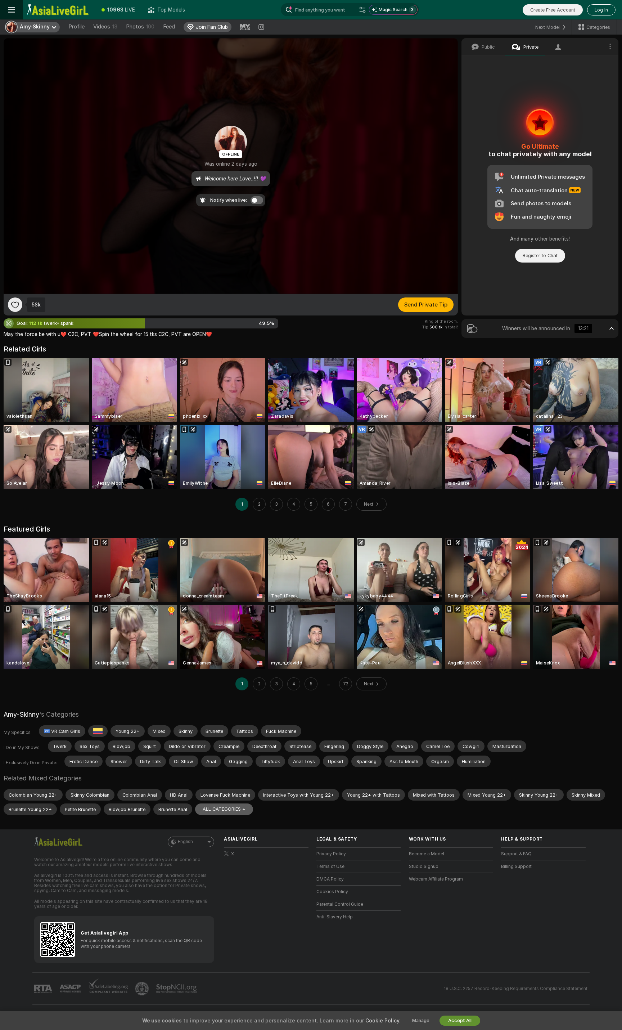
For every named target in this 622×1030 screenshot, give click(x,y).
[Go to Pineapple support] (142, 988)
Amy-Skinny (21, 714)
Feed (169, 26)
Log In (601, 10)
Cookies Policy (332, 891)
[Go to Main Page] (59, 9)
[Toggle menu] (11, 9)
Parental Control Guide (339, 904)
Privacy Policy (331, 853)
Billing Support (516, 866)
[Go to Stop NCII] (177, 988)
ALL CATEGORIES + (224, 809)
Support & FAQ (516, 853)
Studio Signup (423, 866)
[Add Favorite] (15, 304)
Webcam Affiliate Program (436, 879)
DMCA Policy (330, 879)
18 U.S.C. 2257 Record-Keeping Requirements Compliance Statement (515, 988)
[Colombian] (98, 731)
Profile (76, 26)
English (185, 841)
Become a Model (426, 853)
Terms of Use (330, 866)
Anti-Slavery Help (334, 916)
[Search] (362, 10)
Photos (140, 26)
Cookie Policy (382, 1021)
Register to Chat (540, 255)
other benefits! (552, 239)
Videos (105, 26)
